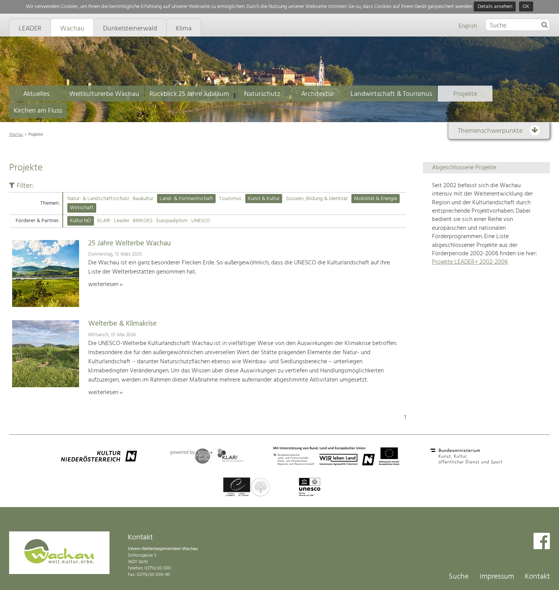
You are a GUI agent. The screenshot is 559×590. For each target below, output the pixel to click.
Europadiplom (171, 220)
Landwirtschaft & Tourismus (391, 94)
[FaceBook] (542, 541)
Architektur (317, 94)
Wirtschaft (82, 208)
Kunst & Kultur (264, 198)
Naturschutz (262, 94)
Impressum (497, 577)
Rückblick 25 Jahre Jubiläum (189, 94)
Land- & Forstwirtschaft (186, 198)
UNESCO (200, 220)
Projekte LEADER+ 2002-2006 (470, 262)
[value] (545, 25)
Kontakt (537, 577)
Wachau (16, 134)
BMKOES (142, 220)
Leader (121, 220)
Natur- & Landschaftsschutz (98, 198)
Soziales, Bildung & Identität (317, 198)
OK (525, 6)
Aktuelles (36, 94)
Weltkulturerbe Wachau (104, 94)
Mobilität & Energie (375, 198)
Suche (458, 577)
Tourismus (230, 198)
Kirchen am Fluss (38, 110)
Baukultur (143, 198)
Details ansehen (495, 6)
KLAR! (103, 220)
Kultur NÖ (80, 220)
